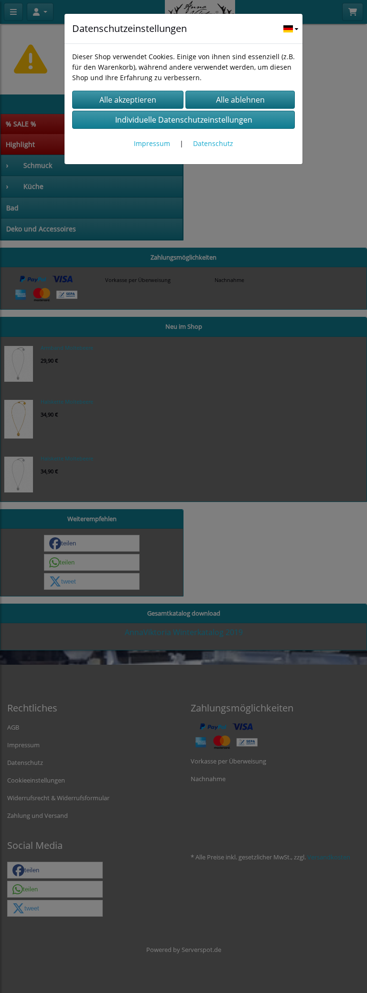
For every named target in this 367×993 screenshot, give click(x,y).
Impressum (152, 143)
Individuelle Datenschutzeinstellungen (183, 120)
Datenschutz (213, 143)
